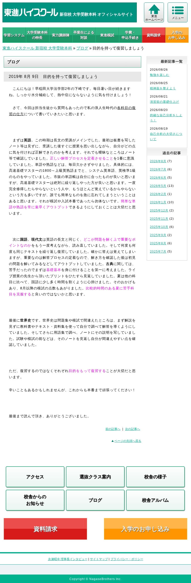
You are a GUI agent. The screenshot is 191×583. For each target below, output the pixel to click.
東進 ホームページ (154, 17)
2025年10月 (159, 227)
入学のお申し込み (145, 529)
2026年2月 (158, 194)
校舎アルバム (155, 500)
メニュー (178, 18)
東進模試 (107, 35)
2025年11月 (159, 218)
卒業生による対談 (83, 35)
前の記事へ (112, 429)
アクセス (35, 476)
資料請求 (154, 35)
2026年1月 (158, 202)
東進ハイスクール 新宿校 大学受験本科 (37, 48)
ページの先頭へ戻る (127, 441)
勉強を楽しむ (159, 75)
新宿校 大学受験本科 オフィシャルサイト (96, 14)
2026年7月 (158, 169)
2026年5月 (158, 186)
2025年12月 (159, 210)
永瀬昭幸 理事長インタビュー (68, 559)
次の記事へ (132, 429)
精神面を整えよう (163, 88)
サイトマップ (99, 559)
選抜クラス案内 (95, 476)
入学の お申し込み (177, 35)
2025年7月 (158, 251)
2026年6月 (158, 177)
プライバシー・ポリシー (126, 559)
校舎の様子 (155, 476)
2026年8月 (158, 161)
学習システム (14, 35)
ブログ (82, 48)
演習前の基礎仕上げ (164, 102)
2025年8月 (158, 243)
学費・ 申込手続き (130, 35)
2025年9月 (158, 235)
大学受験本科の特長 (37, 35)
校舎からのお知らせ (35, 500)
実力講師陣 (60, 35)
